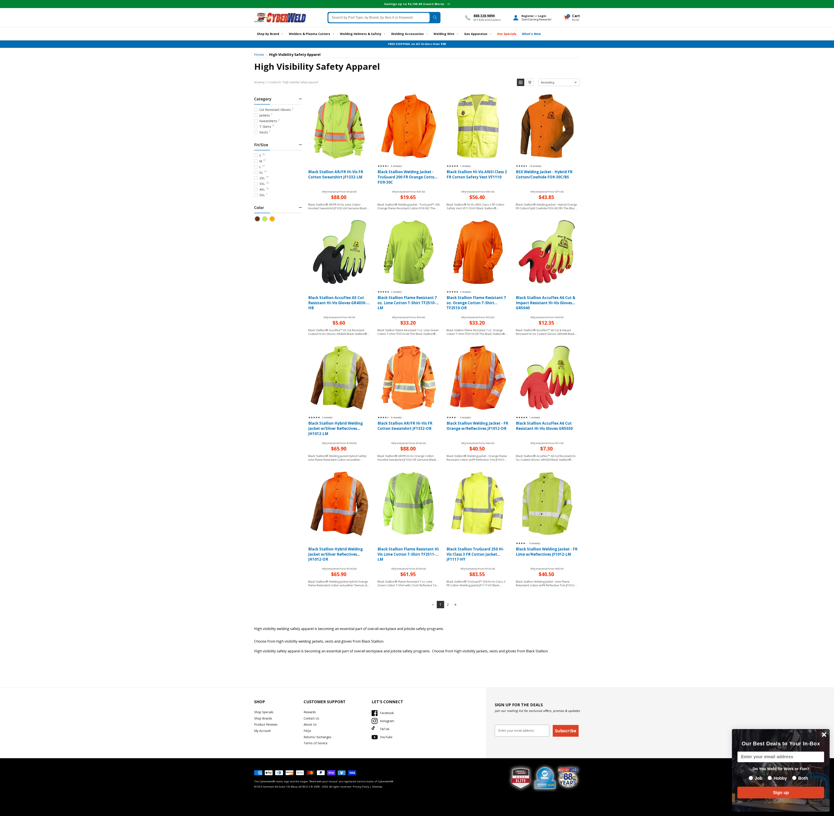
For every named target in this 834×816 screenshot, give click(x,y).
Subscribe (565, 731)
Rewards (310, 712)
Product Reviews (266, 724)
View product (339, 154)
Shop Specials (263, 712)
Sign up (781, 792)
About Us (310, 724)
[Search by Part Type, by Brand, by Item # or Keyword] (434, 17)
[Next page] (455, 604)
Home (259, 54)
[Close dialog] (824, 734)
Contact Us (311, 718)
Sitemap (377, 786)
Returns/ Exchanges (317, 737)
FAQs (307, 731)
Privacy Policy (361, 786)
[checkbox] (257, 218)
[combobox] (379, 17)
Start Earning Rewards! (536, 19)
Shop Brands (263, 718)
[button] (520, 82)
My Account (262, 731)
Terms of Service (316, 743)
